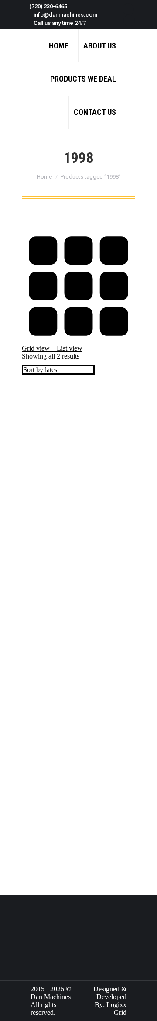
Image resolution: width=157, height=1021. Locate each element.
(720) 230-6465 (48, 6)
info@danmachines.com (65, 14)
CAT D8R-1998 (44, 856)
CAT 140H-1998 (45, 613)
